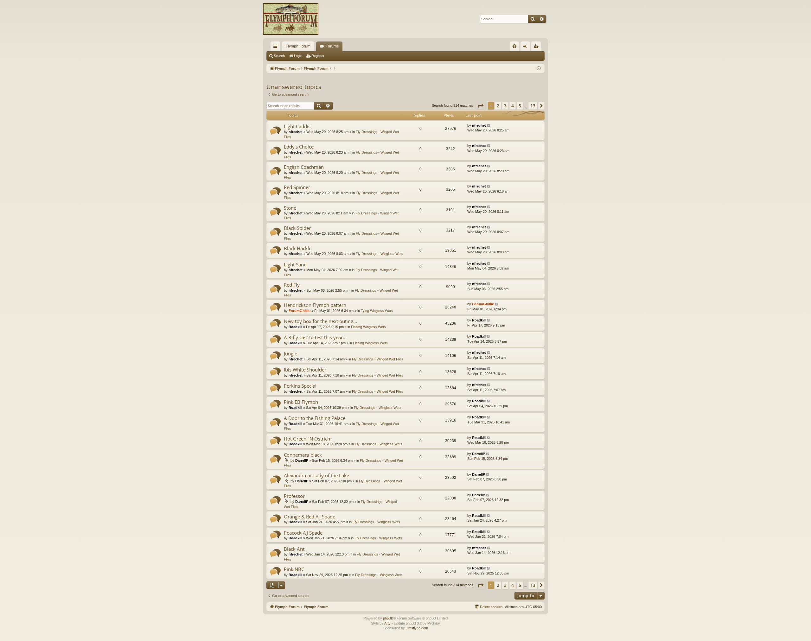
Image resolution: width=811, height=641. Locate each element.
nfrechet (296, 132)
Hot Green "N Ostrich (307, 438)
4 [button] (512, 106)
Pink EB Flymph (301, 402)
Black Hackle (297, 248)
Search (279, 56)
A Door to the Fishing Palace (314, 418)
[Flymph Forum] (290, 19)
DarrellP (301, 460)
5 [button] (520, 106)
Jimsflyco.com (417, 628)
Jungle (290, 353)
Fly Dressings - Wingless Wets (379, 254)
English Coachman (304, 167)
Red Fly (292, 285)
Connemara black (303, 455)
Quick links (276, 47)
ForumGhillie (299, 311)
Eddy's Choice (299, 146)
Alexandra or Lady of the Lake (316, 475)
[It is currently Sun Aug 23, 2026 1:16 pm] (539, 68)
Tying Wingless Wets (377, 311)
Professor (294, 496)
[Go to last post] (489, 125)
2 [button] (498, 106)
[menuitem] (514, 46)
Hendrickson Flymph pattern (315, 305)
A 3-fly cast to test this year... (315, 337)
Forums (332, 46)
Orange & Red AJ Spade (309, 516)
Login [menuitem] (526, 47)
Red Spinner (297, 187)
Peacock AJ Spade (303, 533)
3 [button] (505, 106)
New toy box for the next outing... (320, 321)
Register (317, 56)
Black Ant (294, 549)
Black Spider (297, 228)
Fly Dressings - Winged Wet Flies (377, 359)
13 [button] (532, 106)
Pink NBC (294, 569)
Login (298, 56)
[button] (480, 106)
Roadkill (295, 327)
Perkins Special (300, 386)
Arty (387, 623)
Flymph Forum (298, 46)
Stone (290, 208)
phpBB (388, 618)
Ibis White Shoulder (305, 369)
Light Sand (295, 264)
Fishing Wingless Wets (368, 327)
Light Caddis (297, 126)
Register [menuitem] (537, 47)
